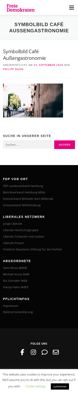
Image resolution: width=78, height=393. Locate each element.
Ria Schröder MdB (15, 281)
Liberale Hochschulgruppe (20, 230)
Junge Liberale (12, 224)
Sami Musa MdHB (15, 268)
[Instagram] (33, 352)
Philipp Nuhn (13, 69)
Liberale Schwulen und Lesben (23, 236)
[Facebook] (22, 352)
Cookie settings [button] (36, 386)
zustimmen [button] (60, 386)
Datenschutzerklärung (18, 312)
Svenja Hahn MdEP (15, 287)
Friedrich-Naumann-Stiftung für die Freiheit (32, 249)
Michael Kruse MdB (16, 274)
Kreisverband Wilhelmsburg (22, 205)
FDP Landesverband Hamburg (23, 186)
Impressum (10, 306)
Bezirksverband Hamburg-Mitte (24, 192)
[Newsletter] (56, 352)
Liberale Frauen (13, 243)
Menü (71, 7)
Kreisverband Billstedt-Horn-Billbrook (28, 199)
